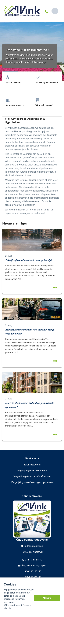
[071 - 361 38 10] (46, 11)
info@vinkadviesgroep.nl (33, 565)
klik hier (7, 608)
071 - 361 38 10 (33, 559)
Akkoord (47, 598)
